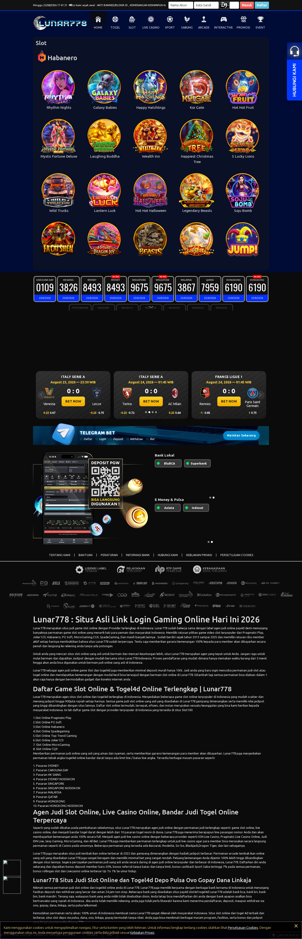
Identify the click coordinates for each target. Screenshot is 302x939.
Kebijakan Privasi (142, 933)
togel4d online (75, 757)
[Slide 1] (146, 412)
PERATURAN (109, 555)
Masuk (247, 5)
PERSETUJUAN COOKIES (236, 555)
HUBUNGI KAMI (168, 555)
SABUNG (187, 27)
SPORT (170, 27)
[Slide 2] (149, 412)
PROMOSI (243, 27)
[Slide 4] (156, 412)
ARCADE (204, 27)
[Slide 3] (153, 412)
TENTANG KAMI (59, 555)
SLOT (132, 27)
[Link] (12, 885)
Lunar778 (39, 628)
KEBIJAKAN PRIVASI (199, 555)
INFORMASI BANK (138, 555)
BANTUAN (85, 555)
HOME (98, 27)
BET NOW (73, 401)
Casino (66, 845)
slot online (247, 827)
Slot (90, 670)
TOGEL (115, 27)
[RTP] (12, 869)
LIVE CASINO (151, 27)
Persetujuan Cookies (243, 928)
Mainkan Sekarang (241, 435)
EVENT (260, 27)
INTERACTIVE (223, 27)
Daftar (262, 5)
